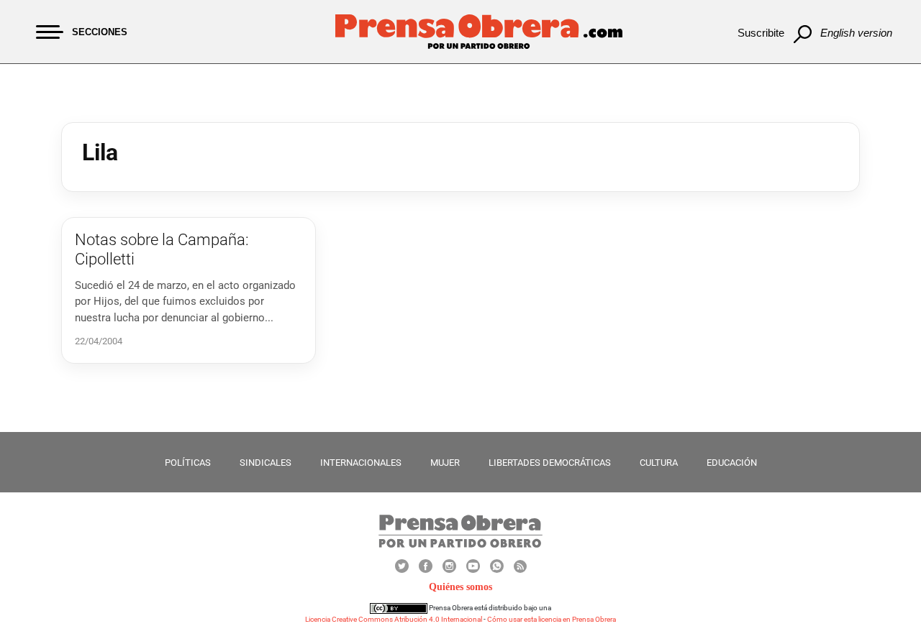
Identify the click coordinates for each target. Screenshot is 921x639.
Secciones (99, 32)
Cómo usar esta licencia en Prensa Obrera (551, 619)
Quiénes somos (460, 586)
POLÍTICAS (188, 462)
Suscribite (761, 33)
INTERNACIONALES (360, 462)
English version (856, 33)
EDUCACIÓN (732, 462)
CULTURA (659, 462)
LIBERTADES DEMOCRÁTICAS (550, 462)
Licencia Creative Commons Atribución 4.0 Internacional (393, 619)
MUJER (445, 462)
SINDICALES (265, 462)
